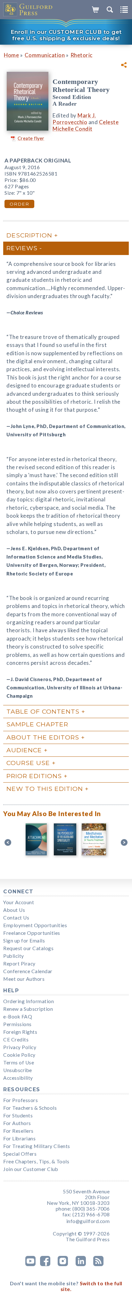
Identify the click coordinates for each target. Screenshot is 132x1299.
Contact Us (16, 917)
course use (28, 763)
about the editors (42, 737)
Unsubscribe (17, 1070)
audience (24, 750)
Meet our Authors (24, 979)
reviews (21, 248)
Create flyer (31, 138)
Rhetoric (81, 55)
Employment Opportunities (35, 925)
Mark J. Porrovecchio (74, 118)
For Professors (20, 1100)
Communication (45, 55)
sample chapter (37, 724)
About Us (14, 910)
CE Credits (16, 1039)
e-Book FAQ (17, 1016)
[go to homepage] (28, 9)
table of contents (42, 711)
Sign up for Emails (24, 940)
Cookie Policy (19, 1055)
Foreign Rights (20, 1032)
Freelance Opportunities (31, 933)
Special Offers (20, 1154)
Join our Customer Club (30, 1169)
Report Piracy (19, 963)
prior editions (34, 776)
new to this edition (44, 788)
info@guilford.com (88, 1221)
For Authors (17, 1123)
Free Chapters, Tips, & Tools (36, 1161)
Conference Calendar (28, 971)
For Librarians (19, 1138)
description (29, 235)
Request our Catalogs (28, 948)
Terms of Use (18, 1062)
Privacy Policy (19, 1047)
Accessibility (18, 1078)
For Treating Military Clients (36, 1146)
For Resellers (18, 1131)
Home (11, 55)
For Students (18, 1115)
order (19, 203)
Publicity (13, 956)
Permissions (17, 1024)
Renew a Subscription (28, 1009)
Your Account (18, 902)
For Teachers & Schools (30, 1108)
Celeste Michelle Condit (86, 125)
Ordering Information (28, 1001)
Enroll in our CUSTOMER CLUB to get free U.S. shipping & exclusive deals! (66, 35)
